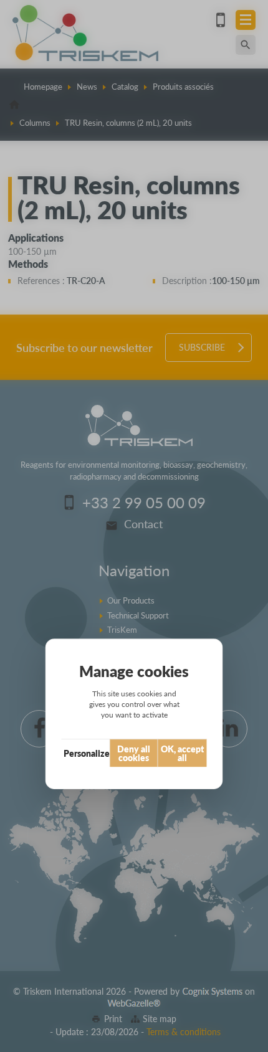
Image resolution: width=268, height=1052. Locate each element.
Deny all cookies (133, 753)
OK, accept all (182, 753)
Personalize (87, 753)
